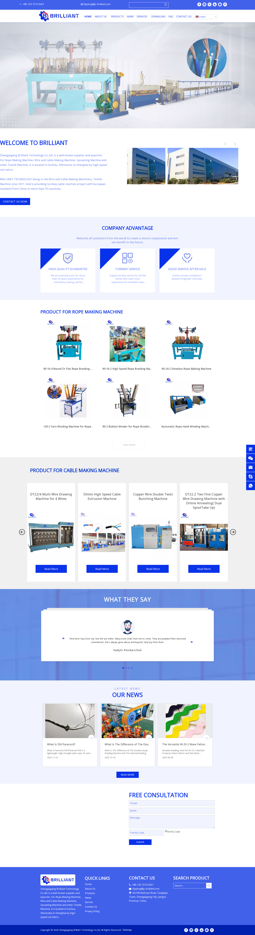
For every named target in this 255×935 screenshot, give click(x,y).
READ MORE (129, 444)
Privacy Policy (92, 911)
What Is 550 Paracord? (61, 744)
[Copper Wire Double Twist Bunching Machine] (153, 536)
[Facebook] (199, 4)
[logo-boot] (57, 880)
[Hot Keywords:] (165, 5)
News (88, 897)
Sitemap (127, 929)
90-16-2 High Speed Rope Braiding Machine (127, 368)
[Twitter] (209, 4)
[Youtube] (215, 4)
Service (89, 902)
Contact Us (91, 906)
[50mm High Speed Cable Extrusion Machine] (102, 536)
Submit (140, 842)
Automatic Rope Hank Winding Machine (186, 426)
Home (88, 884)
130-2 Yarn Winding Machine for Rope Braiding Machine (68, 426)
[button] (22, 532)
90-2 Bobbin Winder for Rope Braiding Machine (127, 426)
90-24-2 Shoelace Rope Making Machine (186, 368)
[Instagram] (220, 4)
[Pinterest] (225, 4)
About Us (90, 888)
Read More (51, 569)
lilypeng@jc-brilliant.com (97, 4)
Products (90, 893)
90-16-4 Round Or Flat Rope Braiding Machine (68, 368)
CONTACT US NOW (15, 201)
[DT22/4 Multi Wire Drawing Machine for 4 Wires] (51, 536)
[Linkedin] (204, 4)
